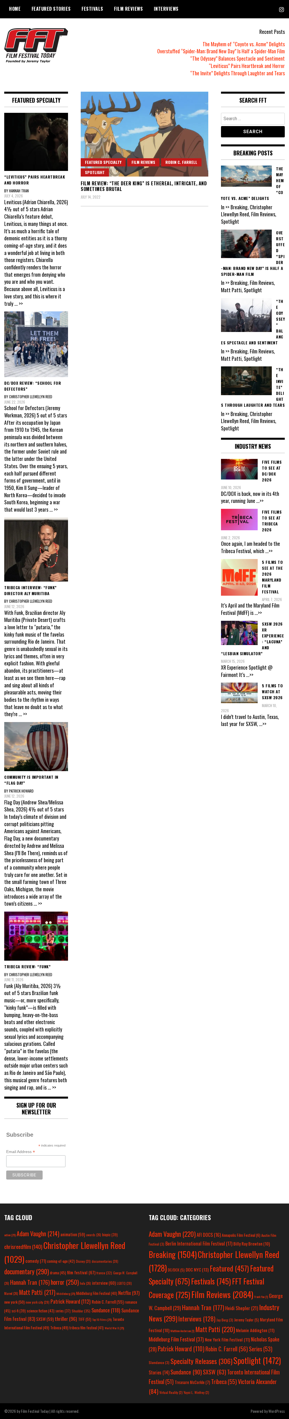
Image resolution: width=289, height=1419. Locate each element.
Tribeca (59, 1327)
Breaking (173, 1254)
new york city (37, 1302)
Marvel (11, 1293)
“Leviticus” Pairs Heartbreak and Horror (247, 65)
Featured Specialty (103, 162)
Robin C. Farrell (181, 162)
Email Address (20, 1151)
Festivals (92, 8)
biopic (110, 1234)
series (63, 1311)
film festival (81, 1272)
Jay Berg (224, 1320)
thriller (66, 1318)
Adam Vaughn (38, 1233)
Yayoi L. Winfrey (196, 1392)
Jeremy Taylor (246, 1320)
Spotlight (95, 172)
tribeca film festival (86, 1327)
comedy (35, 1260)
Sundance (105, 1310)
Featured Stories (51, 8)
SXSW (45, 1319)
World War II (114, 1328)
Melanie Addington (255, 1330)
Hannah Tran (30, 1282)
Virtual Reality (171, 1392)
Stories (159, 1372)
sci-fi (19, 1311)
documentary (26, 1271)
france (104, 1272)
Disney (83, 1261)
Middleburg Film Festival (96, 1293)
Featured (229, 1268)
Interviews (166, 8)
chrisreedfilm (23, 1246)
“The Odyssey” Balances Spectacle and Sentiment (237, 58)
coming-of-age (61, 1261)
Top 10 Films (101, 1319)
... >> (18, 303)
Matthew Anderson (182, 1330)
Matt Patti (37, 1292)
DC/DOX (176, 1270)
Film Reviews (128, 8)
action (10, 1235)
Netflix (129, 1292)
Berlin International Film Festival (198, 1243)
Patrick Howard (71, 1301)
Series (260, 1349)
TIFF (84, 1319)
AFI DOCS (209, 1234)
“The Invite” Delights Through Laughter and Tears (237, 73)
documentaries (105, 1261)
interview (104, 1283)
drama (58, 1272)
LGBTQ (124, 1283)
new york (14, 1302)
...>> (260, 500)
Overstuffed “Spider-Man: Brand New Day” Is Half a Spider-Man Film (221, 51)
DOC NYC (197, 1269)
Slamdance (159, 1362)
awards (93, 1235)
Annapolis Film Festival (241, 1235)
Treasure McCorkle (192, 1382)
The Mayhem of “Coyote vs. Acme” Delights (244, 44)
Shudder (81, 1311)
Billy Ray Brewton (251, 1243)
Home (15, 8)
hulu (85, 1283)
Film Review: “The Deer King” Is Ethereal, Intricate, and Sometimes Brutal (144, 186)
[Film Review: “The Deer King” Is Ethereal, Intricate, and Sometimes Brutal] (144, 134)
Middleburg (65, 1293)
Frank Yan (261, 1296)
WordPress (276, 1411)
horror (65, 1281)
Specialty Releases (201, 1361)
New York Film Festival (227, 1339)
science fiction (40, 1311)
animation (72, 1234)
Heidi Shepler (241, 1308)
